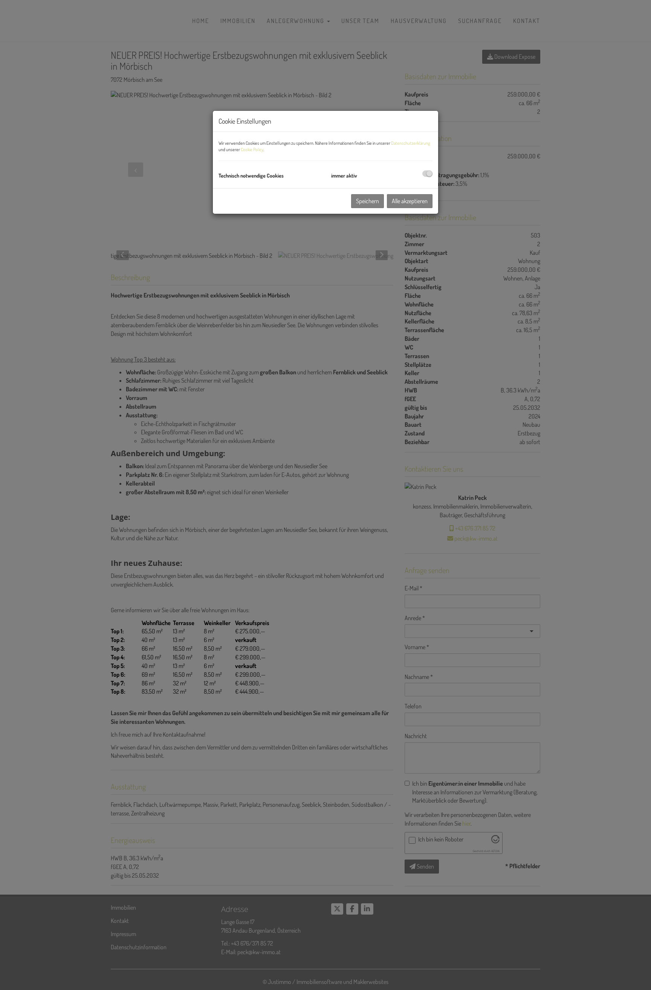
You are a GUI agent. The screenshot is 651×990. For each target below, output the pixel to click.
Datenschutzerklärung (410, 143)
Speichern (367, 201)
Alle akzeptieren (410, 201)
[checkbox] (427, 173)
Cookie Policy (252, 149)
